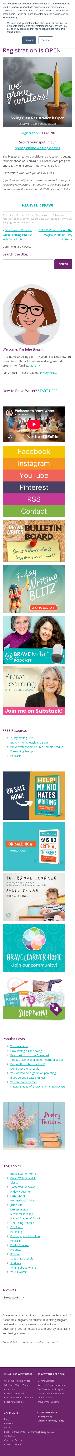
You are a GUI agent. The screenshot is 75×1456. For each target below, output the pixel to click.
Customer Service (13, 1440)
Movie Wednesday (21, 1214)
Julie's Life (16, 1205)
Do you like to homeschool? (27, 1064)
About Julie (9, 1389)
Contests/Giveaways (22, 1187)
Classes (15, 1182)
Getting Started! (46, 1380)
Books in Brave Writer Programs (20, 1431)
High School (17, 1196)
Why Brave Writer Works (16, 1384)
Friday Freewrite (20, 1191)
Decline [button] (46, 40)
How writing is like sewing (26, 1051)
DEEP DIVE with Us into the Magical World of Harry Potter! (55, 234)
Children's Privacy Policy (51, 1420)
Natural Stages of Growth (26, 1218)
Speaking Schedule (21, 1258)
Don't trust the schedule (24, 1068)
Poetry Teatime (19, 1245)
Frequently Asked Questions (18, 1397)
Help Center (47, 1432)
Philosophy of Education (25, 1236)
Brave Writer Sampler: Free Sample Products (37, 747)
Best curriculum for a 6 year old (29, 1055)
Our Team (16, 1227)
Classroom (9, 1423)
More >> (35, 365)
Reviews (15, 1254)
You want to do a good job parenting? (33, 1073)
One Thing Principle (22, 1223)
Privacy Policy (48, 372)
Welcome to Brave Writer (17, 1380)
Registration (30, 133)
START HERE (48, 390)
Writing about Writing (23, 1267)
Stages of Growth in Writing (51, 1384)
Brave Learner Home (23, 1173)
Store (7, 1427)
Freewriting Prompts (22, 751)
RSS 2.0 (44, 218)
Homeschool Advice (22, 1200)
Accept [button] (29, 40)
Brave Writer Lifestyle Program (29, 742)
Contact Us (9, 1435)
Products (15, 1249)
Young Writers (19, 1272)
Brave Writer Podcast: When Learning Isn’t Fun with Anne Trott (17, 234)
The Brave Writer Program (51, 1389)
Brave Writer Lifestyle (23, 1178)
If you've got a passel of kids (28, 1077)
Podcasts (15, 756)
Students (15, 1263)
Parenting (16, 1231)
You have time (19, 1046)
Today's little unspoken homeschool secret (36, 1059)
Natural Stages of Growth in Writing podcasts (37, 1086)
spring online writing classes (37, 148)
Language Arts (19, 1209)
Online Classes (35, 215)
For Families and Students (51, 1393)
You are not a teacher (23, 1082)
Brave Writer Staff (13, 1444)
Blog (6, 1419)
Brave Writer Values (14, 1393)
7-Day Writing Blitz (21, 738)
